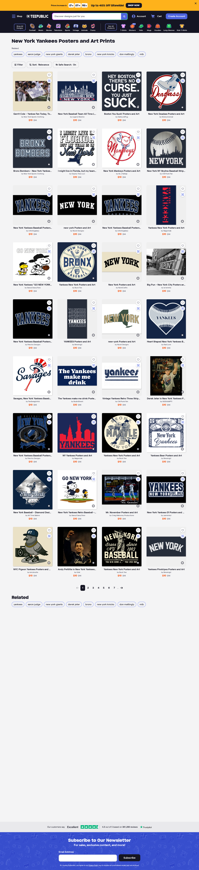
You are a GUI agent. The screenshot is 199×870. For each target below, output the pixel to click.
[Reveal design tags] (48, 107)
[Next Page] (121, 588)
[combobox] (86, 16)
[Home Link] (37, 16)
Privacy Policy (93, 865)
